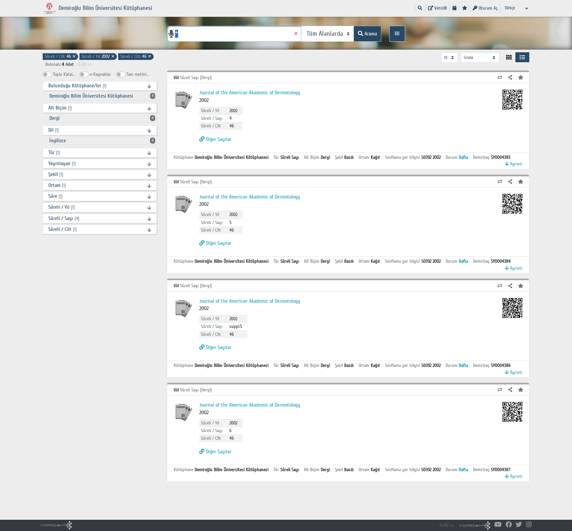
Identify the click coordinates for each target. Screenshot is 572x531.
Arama (370, 33)
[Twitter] (519, 525)
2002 (98, 56)
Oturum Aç (487, 8)
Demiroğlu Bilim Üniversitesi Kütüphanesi (101, 96)
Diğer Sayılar (218, 139)
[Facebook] (508, 525)
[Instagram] (529, 525)
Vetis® (440, 8)
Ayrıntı (515, 164)
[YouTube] (497, 525)
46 (60, 56)
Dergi (101, 118)
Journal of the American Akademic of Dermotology (249, 92)
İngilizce (101, 140)
